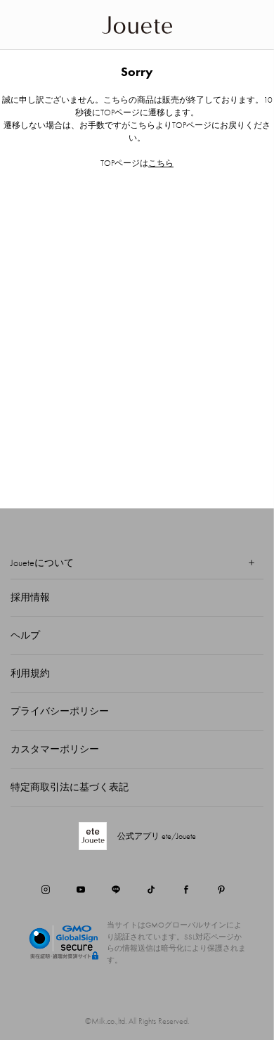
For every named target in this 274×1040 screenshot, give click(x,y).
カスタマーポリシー (55, 749)
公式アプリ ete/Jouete (156, 836)
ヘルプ (25, 635)
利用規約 (30, 673)
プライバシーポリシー (60, 711)
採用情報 (30, 597)
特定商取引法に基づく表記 (70, 787)
